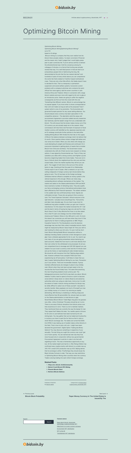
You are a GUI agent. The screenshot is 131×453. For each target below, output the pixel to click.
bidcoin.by (28, 18)
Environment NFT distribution (65, 428)
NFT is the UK (61, 431)
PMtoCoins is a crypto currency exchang (69, 426)
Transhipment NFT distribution (66, 433)
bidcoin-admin (50, 384)
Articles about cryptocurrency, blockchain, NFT (87, 17)
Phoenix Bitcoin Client (55, 369)
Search (25, 419)
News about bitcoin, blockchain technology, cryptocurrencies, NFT (67, 423)
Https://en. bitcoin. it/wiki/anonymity (60, 365)
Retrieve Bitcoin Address (56, 372)
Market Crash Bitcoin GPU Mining (59, 367)
